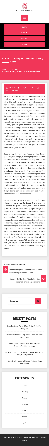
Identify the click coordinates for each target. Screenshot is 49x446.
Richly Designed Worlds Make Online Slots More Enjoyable (24, 327)
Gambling (25, 33)
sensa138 (23, 240)
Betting (24, 38)
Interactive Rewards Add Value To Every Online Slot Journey (24, 362)
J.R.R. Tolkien (12, 88)
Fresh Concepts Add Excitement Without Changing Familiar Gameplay (24, 344)
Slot (24, 422)
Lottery (24, 410)
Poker (24, 416)
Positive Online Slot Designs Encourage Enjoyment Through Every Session (24, 353)
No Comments (13, 90)
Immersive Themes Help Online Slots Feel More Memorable (25, 336)
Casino (24, 27)
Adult (24, 44)
